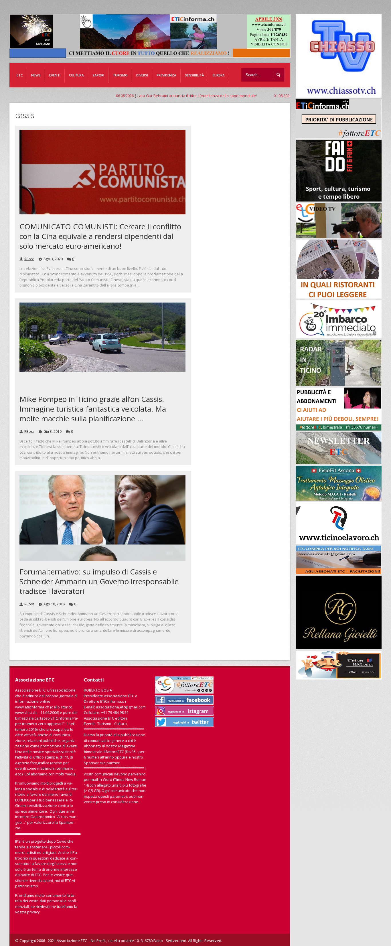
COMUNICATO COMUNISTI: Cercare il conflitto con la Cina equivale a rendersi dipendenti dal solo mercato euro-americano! (100, 236)
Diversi (142, 75)
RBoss (29, 258)
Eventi (54, 75)
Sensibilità (194, 75)
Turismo (120, 75)
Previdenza (166, 75)
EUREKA (219, 75)
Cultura (76, 75)
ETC (20, 75)
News (36, 75)
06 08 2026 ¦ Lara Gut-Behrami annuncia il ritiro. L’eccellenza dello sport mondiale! (144, 95)
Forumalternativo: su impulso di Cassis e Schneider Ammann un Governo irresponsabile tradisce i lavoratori (99, 581)
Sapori (98, 75)
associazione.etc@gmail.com (121, 707)
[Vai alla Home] (153, 55)
